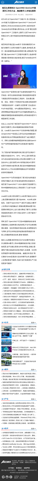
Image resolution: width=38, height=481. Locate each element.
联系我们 (19, 468)
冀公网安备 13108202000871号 (27, 470)
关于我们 (11, 468)
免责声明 (27, 468)
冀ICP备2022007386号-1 (8, 470)
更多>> (33, 322)
